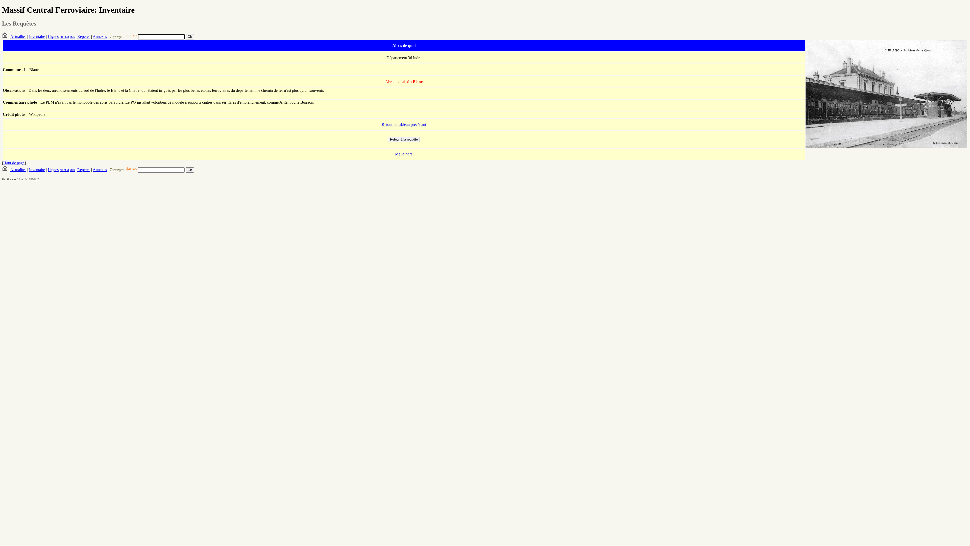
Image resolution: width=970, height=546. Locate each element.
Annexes (100, 36)
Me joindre (404, 154)
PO (61, 37)
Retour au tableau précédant (404, 124)
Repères (83, 36)
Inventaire (37, 36)
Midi (72, 37)
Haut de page (14, 163)
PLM (66, 37)
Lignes (53, 36)
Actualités (18, 36)
